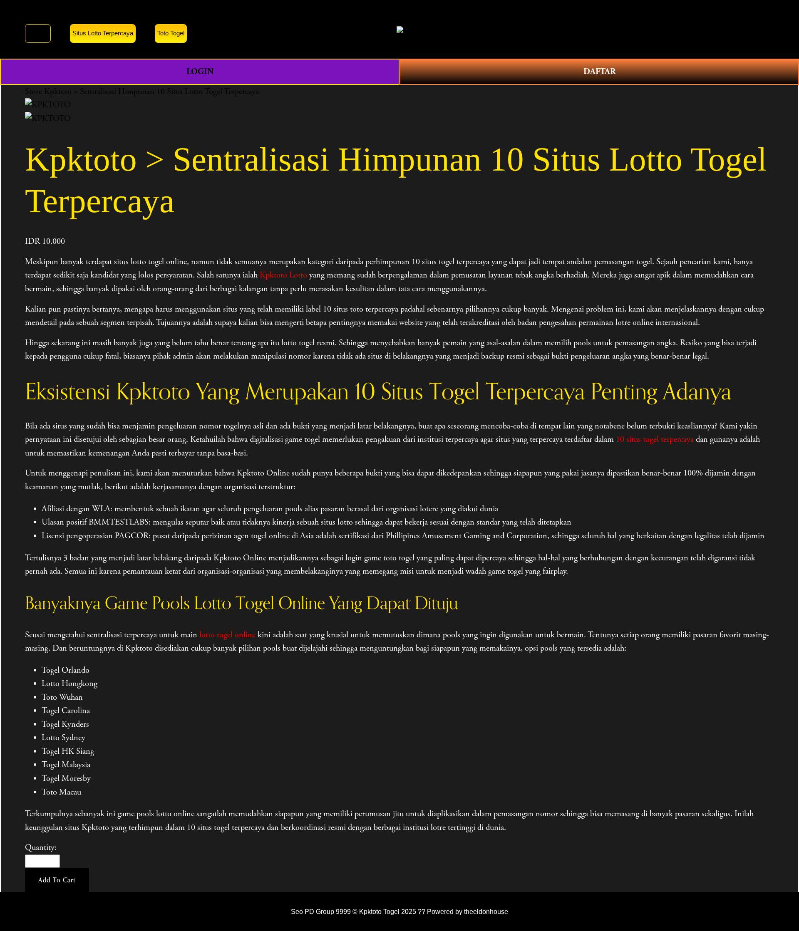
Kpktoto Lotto (283, 275)
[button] (57, 880)
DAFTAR (599, 72)
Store (33, 91)
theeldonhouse (486, 911)
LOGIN (199, 72)
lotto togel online (227, 634)
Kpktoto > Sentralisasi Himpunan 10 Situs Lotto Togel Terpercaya (151, 91)
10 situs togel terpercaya (655, 439)
